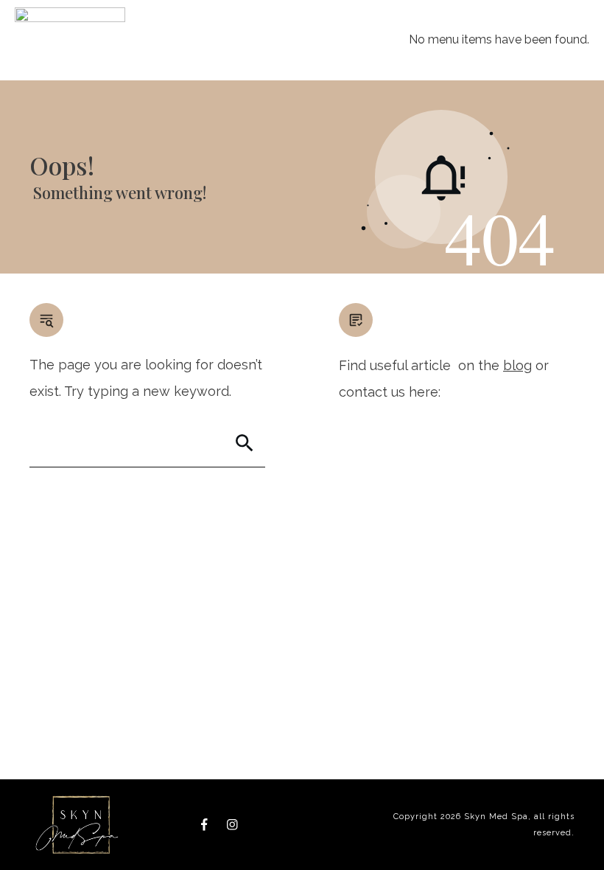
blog (517, 365)
